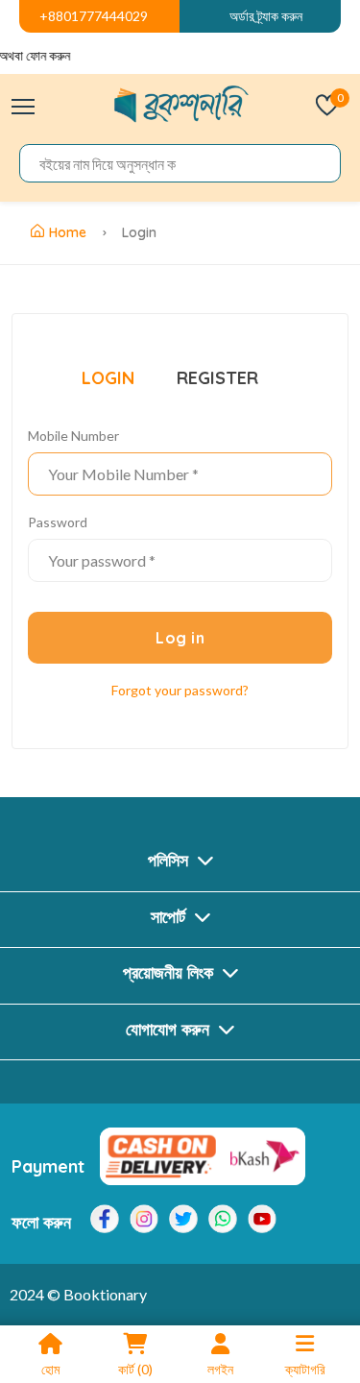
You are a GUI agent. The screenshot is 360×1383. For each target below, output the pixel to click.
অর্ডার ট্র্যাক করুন (265, 16)
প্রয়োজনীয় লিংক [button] (170, 972)
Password (57, 522)
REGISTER (217, 378)
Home (67, 232)
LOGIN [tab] (108, 378)
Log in (180, 637)
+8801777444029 (93, 16)
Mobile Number (73, 435)
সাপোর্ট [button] (170, 917)
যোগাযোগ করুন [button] (170, 1029)
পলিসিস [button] (170, 860)
